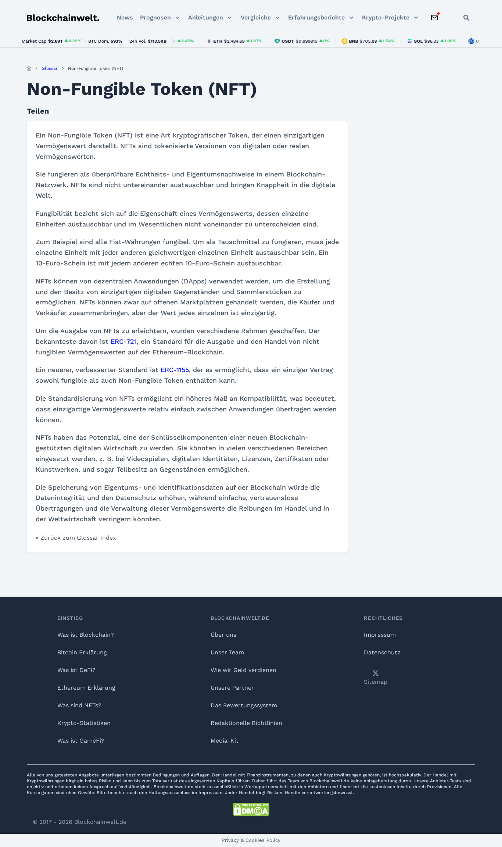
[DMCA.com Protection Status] (251, 809)
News (125, 17)
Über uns (223, 634)
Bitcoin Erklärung (82, 652)
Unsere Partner (232, 687)
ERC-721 (124, 341)
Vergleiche (256, 17)
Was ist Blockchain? (85, 634)
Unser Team (227, 652)
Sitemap (375, 681)
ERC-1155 (175, 370)
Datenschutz (382, 652)
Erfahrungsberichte (316, 17)
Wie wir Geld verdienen (243, 669)
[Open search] (466, 17)
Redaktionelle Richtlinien (246, 722)
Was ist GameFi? (80, 740)
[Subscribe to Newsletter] (434, 17)
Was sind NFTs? (79, 705)
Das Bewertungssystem (244, 705)
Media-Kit (225, 740)
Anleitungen (205, 17)
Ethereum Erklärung (86, 687)
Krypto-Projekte (385, 17)
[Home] (29, 68)
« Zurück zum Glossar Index (76, 537)
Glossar (50, 68)
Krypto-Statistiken (84, 722)
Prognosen (155, 17)
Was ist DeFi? (76, 669)
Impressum (380, 634)
